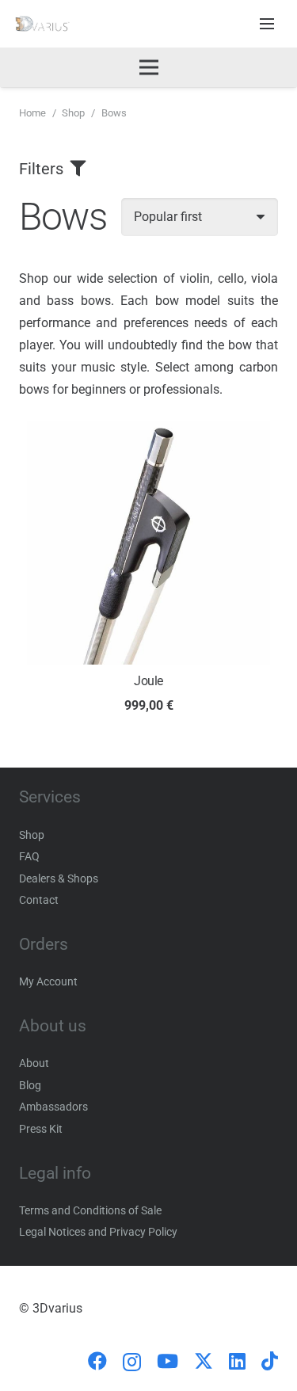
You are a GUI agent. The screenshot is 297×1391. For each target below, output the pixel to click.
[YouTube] (167, 1360)
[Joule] (148, 432)
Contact (39, 900)
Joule (148, 680)
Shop (73, 113)
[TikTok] (269, 1360)
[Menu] (266, 24)
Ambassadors (53, 1106)
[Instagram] (132, 1361)
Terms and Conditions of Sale (90, 1210)
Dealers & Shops (58, 878)
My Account (48, 981)
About (34, 1063)
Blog (30, 1085)
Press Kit (41, 1128)
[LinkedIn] (237, 1360)
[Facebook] (97, 1360)
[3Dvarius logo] (42, 24)
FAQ (29, 856)
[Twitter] (203, 1361)
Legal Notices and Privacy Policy (98, 1231)
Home (32, 113)
